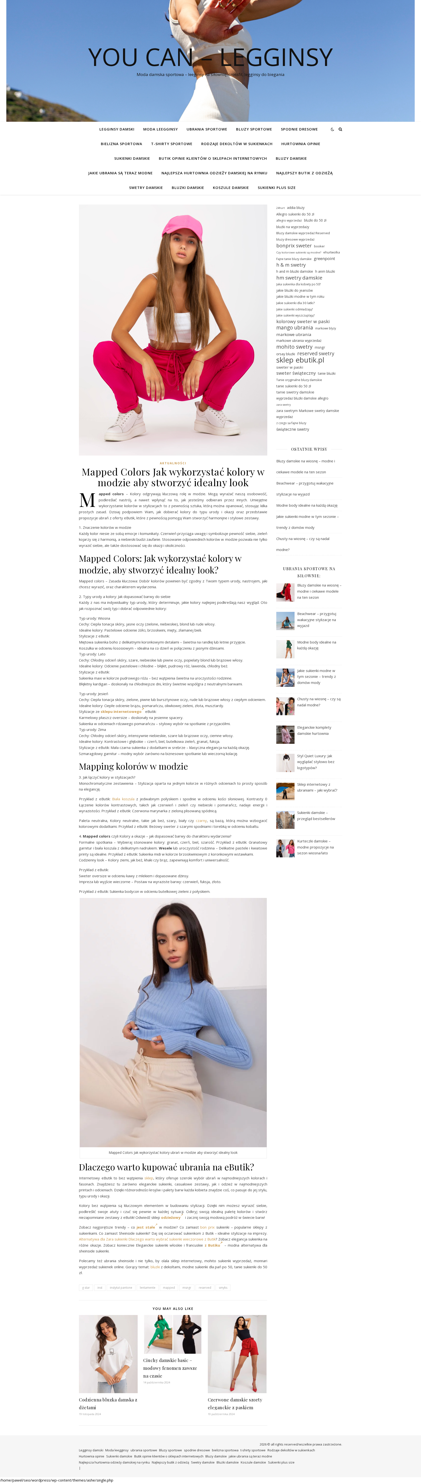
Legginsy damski (116, 129)
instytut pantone (121, 1288)
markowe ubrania (293, 334)
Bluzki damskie (188, 187)
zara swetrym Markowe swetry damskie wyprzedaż (307, 413)
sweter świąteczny (296, 373)
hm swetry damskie (299, 278)
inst (99, 1288)
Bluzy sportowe (254, 129)
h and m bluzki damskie (294, 271)
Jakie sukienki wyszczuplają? (295, 315)
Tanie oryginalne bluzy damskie (299, 380)
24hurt (280, 208)
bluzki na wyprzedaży (292, 226)
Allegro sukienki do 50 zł (295, 214)
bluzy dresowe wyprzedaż (295, 239)
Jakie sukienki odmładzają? (294, 309)
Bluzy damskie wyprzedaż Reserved (303, 233)
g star (86, 1288)
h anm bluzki (325, 271)
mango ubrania (294, 328)
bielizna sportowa (121, 143)
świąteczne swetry (292, 429)
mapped (169, 1288)
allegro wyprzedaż (289, 220)
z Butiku (212, 1245)
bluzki (155, 1266)
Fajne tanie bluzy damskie (294, 259)
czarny (201, 820)
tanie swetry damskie (295, 392)
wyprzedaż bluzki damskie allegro (302, 398)
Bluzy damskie (291, 158)
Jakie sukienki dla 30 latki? (295, 303)
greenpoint (324, 258)
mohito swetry (294, 347)
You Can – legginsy (210, 56)
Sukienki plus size (277, 187)
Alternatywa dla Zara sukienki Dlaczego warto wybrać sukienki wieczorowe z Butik (147, 1239)
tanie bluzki (326, 373)
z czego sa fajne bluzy (291, 423)
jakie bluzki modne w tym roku (300, 296)
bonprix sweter (294, 246)
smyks (223, 1288)
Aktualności (173, 463)
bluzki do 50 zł (315, 220)
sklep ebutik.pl (300, 360)
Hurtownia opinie (300, 143)
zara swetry (283, 404)
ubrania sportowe (207, 129)
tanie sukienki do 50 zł (293, 386)
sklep (148, 1177)
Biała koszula (123, 798)
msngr (186, 1288)
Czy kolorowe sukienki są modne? (298, 252)
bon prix (207, 1227)
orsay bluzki (285, 354)
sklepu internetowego (121, 711)
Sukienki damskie (132, 158)
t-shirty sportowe (171, 143)
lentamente (147, 1288)
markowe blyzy (325, 328)
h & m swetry (291, 265)
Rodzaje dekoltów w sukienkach (237, 143)
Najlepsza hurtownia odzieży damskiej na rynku (215, 172)
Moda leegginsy (160, 129)
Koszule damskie (231, 187)
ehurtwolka (331, 252)
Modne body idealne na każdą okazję (306, 505)
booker (319, 246)
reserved (205, 1288)
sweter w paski (289, 367)
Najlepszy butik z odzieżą (304, 172)
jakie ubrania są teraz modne (120, 172)
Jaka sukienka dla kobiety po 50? (298, 284)
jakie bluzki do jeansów (294, 290)
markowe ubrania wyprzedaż (299, 340)
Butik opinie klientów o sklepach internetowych (213, 158)
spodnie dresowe (299, 129)
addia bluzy (296, 207)
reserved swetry (315, 354)
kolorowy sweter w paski (303, 321)
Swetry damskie (146, 187)
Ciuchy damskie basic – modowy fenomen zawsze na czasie (170, 1368)
